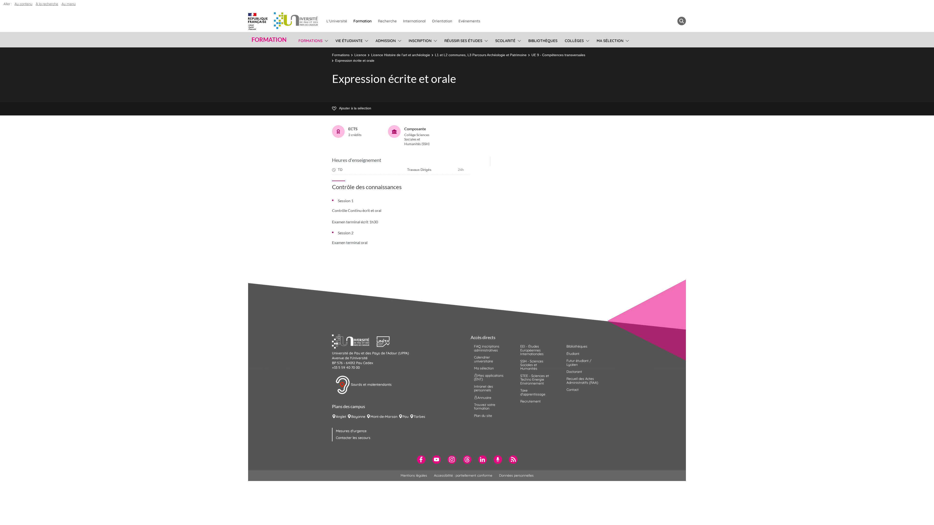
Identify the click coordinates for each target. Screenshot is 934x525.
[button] (354, 341)
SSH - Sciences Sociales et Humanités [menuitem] (531, 365)
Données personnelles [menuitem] (516, 475)
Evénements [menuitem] (469, 21)
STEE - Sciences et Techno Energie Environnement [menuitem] (534, 379)
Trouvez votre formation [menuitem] (484, 406)
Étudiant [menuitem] (572, 353)
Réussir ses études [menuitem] (463, 40)
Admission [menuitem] (386, 40)
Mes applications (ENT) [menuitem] (488, 377)
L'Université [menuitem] (336, 21)
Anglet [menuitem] (341, 416)
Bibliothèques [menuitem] (542, 40)
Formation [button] (269, 39)
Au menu (69, 4)
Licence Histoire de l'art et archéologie (400, 55)
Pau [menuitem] (406, 416)
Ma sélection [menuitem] (610, 40)
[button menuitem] (681, 21)
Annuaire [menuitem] (484, 397)
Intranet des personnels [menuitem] (483, 388)
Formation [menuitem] (362, 21)
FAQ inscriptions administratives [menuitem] (486, 348)
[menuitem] (421, 459)
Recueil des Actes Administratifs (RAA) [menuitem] (582, 380)
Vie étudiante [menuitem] (349, 40)
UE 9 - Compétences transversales (558, 55)
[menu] (325, 40)
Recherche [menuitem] (387, 21)
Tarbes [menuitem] (419, 416)
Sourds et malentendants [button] (371, 384)
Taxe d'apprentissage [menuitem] (532, 392)
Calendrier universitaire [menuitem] (483, 359)
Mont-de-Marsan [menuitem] (383, 416)
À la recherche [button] (47, 4)
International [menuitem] (414, 21)
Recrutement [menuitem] (530, 401)
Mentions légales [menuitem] (414, 475)
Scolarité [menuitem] (505, 40)
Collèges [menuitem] (574, 40)
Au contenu (23, 4)
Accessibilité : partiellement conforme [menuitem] (463, 475)
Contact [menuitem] (572, 389)
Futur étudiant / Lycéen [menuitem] (578, 363)
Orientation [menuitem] (442, 21)
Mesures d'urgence (351, 431)
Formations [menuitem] (310, 40)
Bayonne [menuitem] (358, 416)
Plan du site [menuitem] (483, 415)
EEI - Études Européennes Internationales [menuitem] (532, 350)
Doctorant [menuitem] (574, 371)
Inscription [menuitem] (420, 40)
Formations (341, 55)
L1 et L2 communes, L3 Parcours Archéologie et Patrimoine (481, 55)
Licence (360, 55)
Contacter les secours (353, 438)
